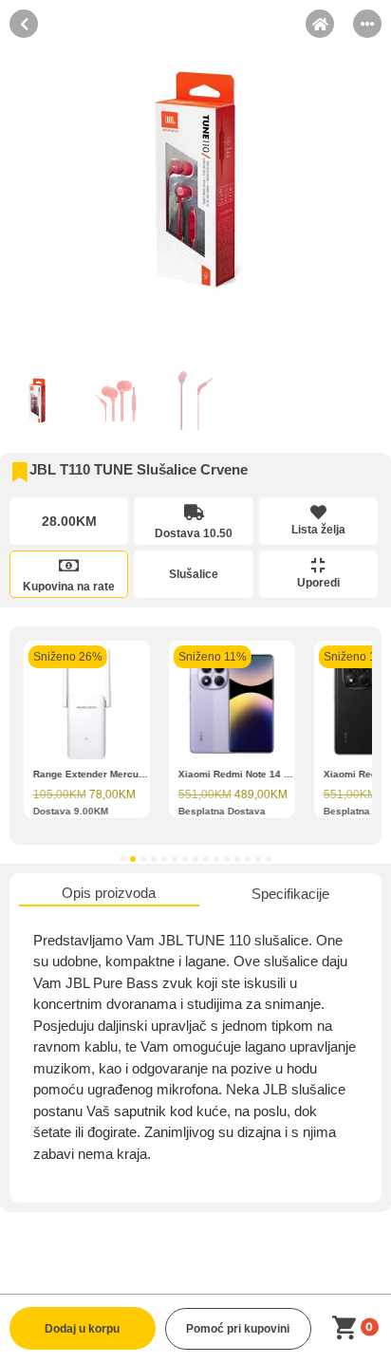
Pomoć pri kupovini (237, 1328)
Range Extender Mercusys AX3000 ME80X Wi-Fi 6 (148, 774)
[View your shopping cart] (348, 1328)
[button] (122, 859)
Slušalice (193, 574)
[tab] (109, 894)
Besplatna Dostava (222, 811)
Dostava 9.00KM (70, 811)
